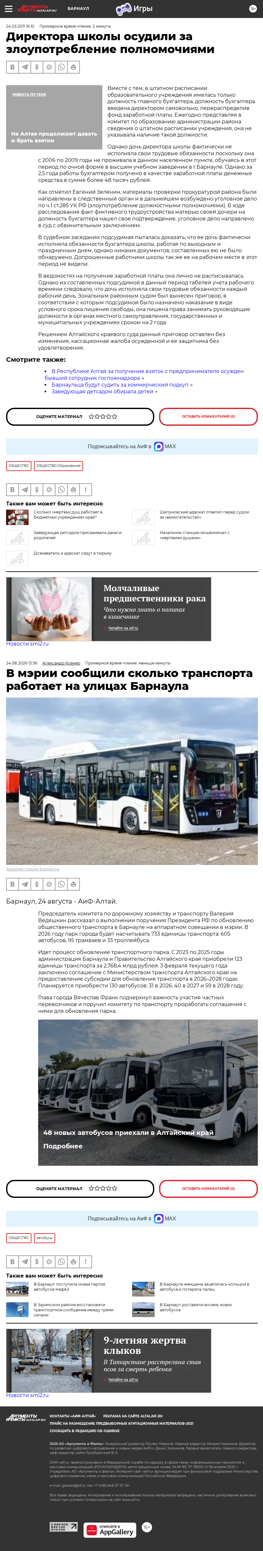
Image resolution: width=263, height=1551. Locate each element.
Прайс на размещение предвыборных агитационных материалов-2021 (121, 1424)
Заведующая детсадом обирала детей (102, 391)
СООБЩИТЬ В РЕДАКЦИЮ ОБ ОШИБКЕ (85, 1431)
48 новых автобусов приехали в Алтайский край (128, 1133)
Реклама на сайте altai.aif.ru (133, 1416)
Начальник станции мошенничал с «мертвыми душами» (195, 535)
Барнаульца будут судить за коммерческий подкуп (120, 385)
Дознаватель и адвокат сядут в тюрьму (73, 553)
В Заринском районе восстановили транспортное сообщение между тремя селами (73, 1309)
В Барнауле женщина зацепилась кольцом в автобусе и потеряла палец (204, 1287)
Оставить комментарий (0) (208, 416)
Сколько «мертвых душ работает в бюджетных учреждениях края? (68, 515)
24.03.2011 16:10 (20, 26)
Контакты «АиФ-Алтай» (73, 1416)
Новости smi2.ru (27, 644)
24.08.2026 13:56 (21, 663)
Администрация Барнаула (32, 869)
